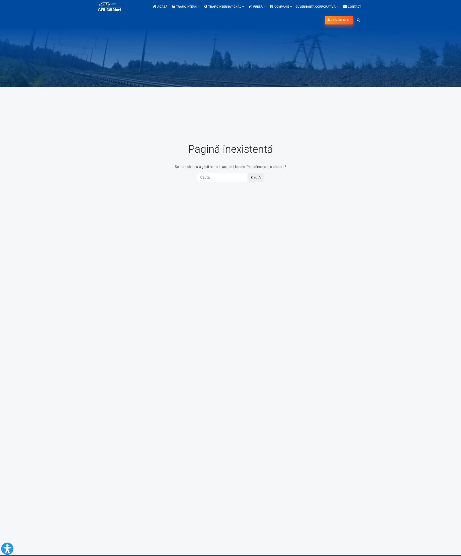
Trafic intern (186, 6)
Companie (282, 6)
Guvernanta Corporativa (316, 6)
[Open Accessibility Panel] (7, 549)
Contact (354, 6)
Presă (258, 6)
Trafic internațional (225, 6)
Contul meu (340, 20)
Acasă (162, 6)
